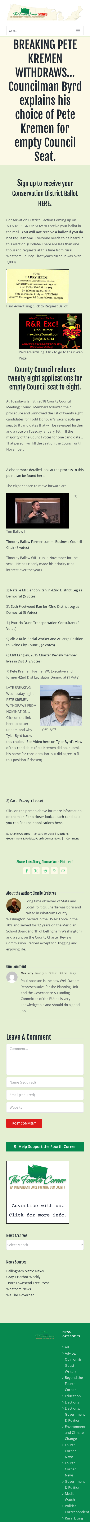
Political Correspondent (74, 1509)
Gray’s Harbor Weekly (25, 1277)
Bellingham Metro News (25, 1271)
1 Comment (71, 838)
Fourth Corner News (48, 838)
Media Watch (70, 1496)
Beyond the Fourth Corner (74, 1383)
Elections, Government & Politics (74, 1414)
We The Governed (20, 1295)
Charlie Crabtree (20, 834)
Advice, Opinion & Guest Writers (73, 1362)
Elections (72, 1402)
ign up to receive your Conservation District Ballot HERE (45, 194)
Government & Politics (74, 1484)
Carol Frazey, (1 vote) (26, 800)
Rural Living (74, 1518)
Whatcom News (18, 1289)
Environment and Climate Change (74, 1432)
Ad (67, 1347)
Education (73, 1396)
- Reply (71, 973)
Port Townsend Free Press (28, 1283)
